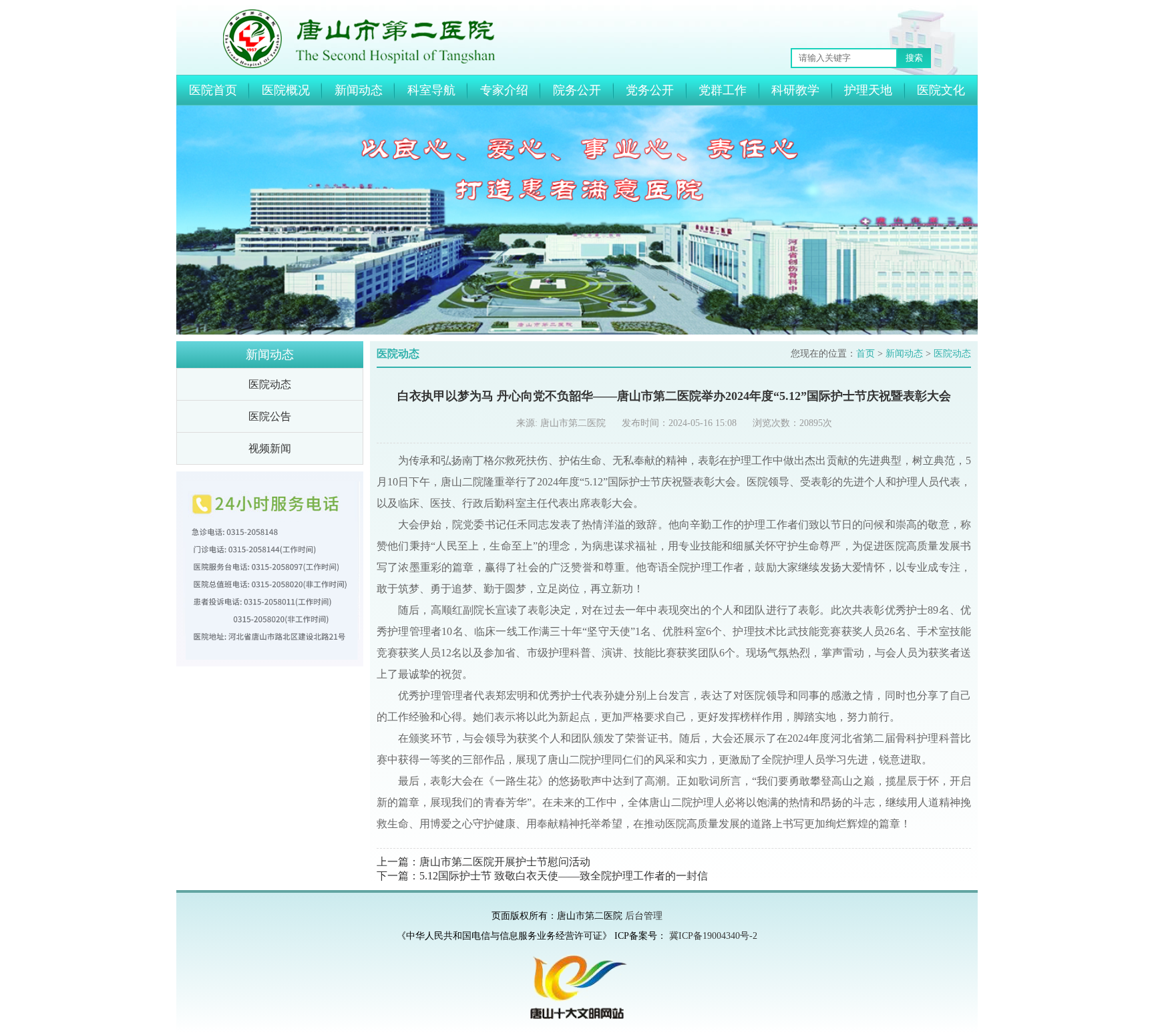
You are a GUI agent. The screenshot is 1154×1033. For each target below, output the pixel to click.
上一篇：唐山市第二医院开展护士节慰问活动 (483, 861)
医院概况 (286, 90)
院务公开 (577, 90)
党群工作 (723, 90)
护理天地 (868, 90)
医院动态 (269, 384)
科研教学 (795, 90)
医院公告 (269, 416)
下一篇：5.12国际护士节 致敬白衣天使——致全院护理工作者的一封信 (542, 875)
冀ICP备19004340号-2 (713, 936)
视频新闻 (269, 448)
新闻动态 (359, 90)
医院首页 (213, 90)
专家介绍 (504, 90)
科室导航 (431, 90)
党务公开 (650, 90)
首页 (865, 354)
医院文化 (941, 90)
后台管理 (643, 916)
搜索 (914, 58)
